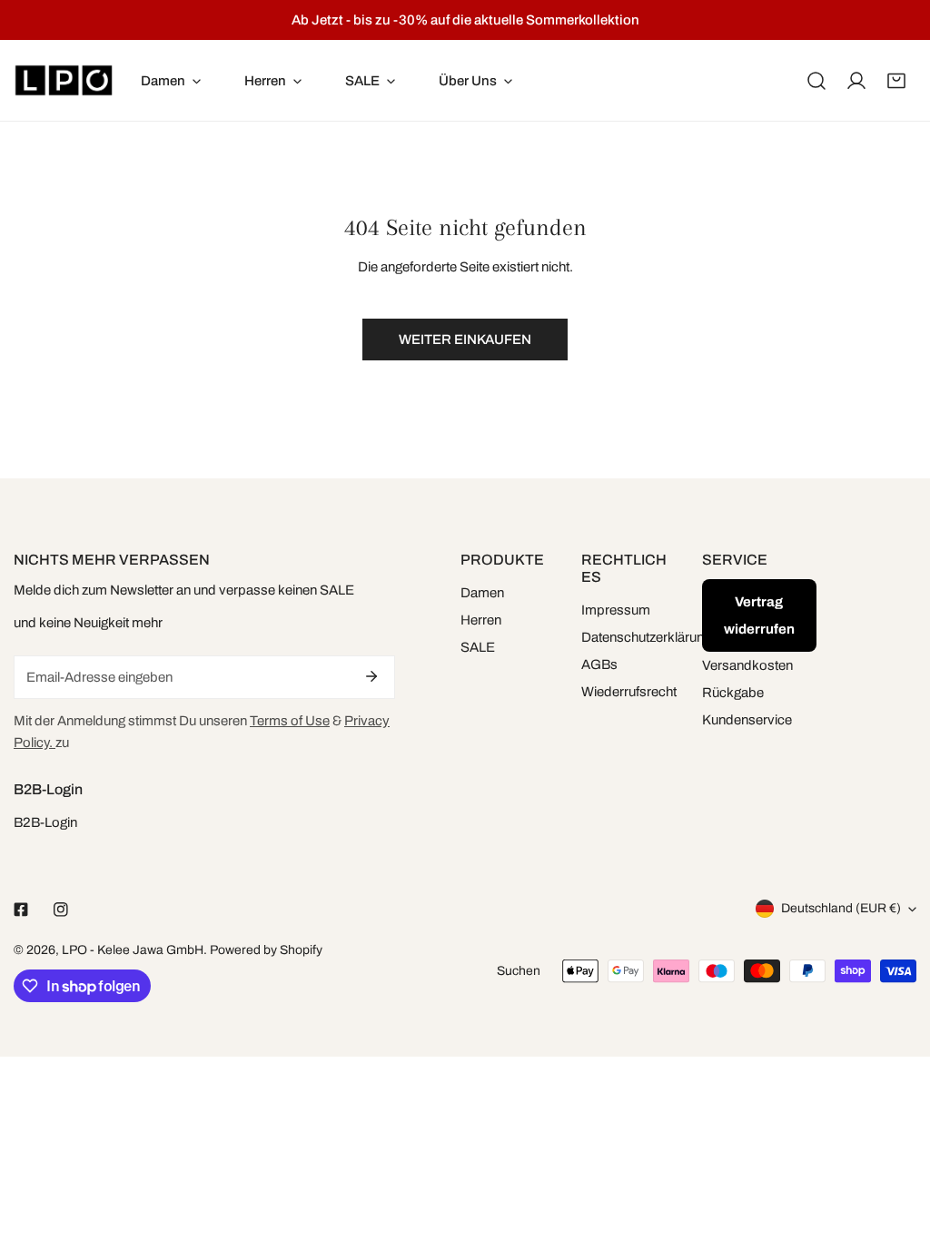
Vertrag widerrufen (759, 615)
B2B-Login (45, 822)
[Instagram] (61, 909)
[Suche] (816, 81)
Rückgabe (733, 692)
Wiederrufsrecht (629, 691)
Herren (480, 620)
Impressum (615, 610)
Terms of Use (290, 720)
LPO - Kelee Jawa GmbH (132, 950)
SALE (477, 647)
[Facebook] (21, 909)
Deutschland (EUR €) (841, 908)
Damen (482, 593)
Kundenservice (747, 720)
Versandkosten (747, 665)
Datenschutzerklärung (646, 637)
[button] (896, 81)
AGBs (599, 664)
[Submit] (371, 676)
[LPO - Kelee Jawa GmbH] (64, 80)
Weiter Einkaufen (465, 339)
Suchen (518, 971)
